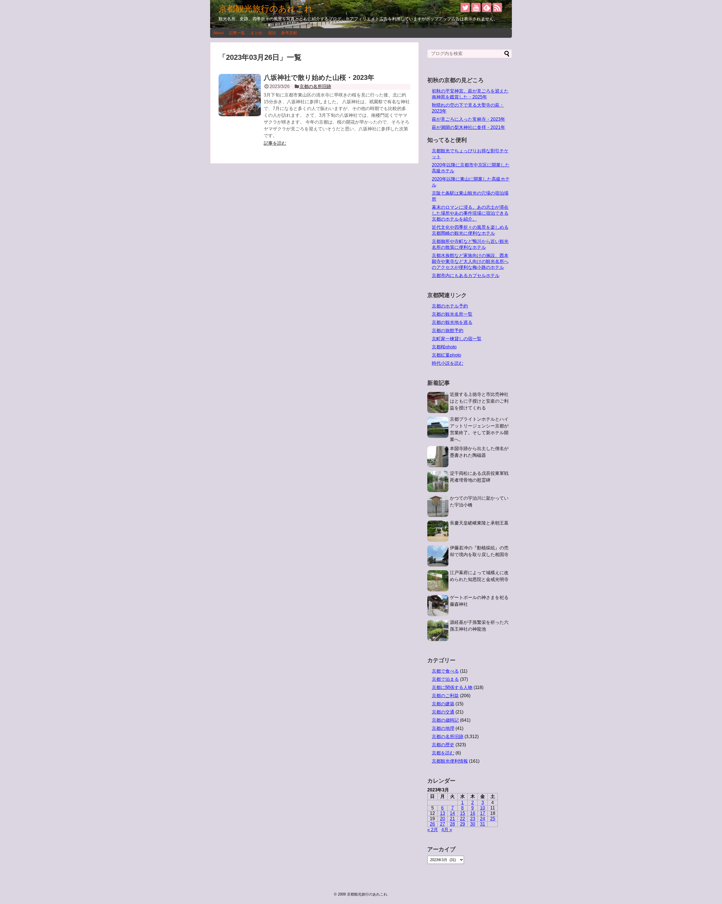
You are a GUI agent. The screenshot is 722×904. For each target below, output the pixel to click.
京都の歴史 (443, 744)
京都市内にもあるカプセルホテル (465, 275)
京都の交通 (443, 712)
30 (472, 824)
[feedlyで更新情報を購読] (486, 7)
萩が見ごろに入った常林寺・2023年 (468, 119)
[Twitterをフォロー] (465, 7)
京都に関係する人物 (452, 687)
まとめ (256, 32)
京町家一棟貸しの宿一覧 (456, 338)
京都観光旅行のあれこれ (266, 8)
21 (452, 818)
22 (462, 818)
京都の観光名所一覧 (452, 314)
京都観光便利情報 (450, 761)
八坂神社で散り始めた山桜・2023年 (319, 77)
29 (462, 824)
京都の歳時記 (445, 720)
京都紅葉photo (446, 355)
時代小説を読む (447, 363)
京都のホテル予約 (450, 306)
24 (482, 818)
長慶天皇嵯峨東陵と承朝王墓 (479, 523)
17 (482, 813)
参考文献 (289, 32)
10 (482, 808)
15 (462, 813)
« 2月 (432, 829)
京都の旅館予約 (447, 330)
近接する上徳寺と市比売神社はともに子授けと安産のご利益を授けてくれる (479, 401)
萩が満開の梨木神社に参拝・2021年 (468, 127)
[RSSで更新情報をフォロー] (497, 7)
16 (472, 813)
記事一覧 (237, 32)
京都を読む (443, 753)
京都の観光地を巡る (452, 322)
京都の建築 (443, 703)
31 (482, 824)
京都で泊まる (445, 679)
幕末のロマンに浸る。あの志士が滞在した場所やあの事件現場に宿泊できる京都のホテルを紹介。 (470, 213)
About (218, 32)
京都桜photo (444, 347)
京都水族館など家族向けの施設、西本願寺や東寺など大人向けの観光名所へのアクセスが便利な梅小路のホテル (470, 261)
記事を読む (275, 143)
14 (452, 813)
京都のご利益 (445, 695)
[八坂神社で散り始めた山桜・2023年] (240, 95)
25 (492, 818)
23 (472, 818)
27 (442, 824)
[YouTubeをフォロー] (476, 7)
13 (442, 813)
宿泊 (272, 32)
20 (442, 818)
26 (432, 824)
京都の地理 (443, 728)
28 (452, 824)
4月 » (446, 829)
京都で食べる (445, 671)
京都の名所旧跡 (315, 86)
